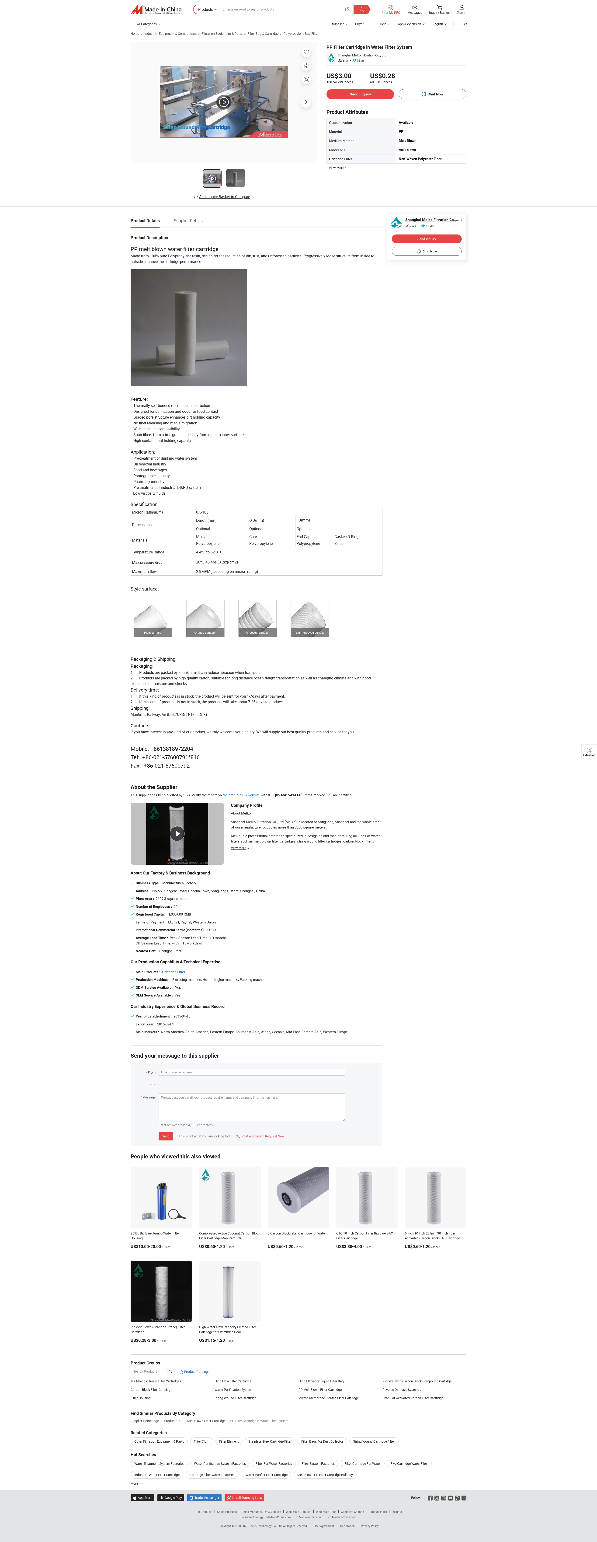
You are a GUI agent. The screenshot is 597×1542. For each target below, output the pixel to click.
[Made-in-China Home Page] (156, 9)
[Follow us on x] (436, 1497)
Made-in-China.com (278, 1517)
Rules (463, 24)
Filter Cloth (201, 1441)
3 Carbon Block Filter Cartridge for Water (297, 1233)
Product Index (378, 1512)
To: (154, 1085)
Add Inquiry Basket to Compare (224, 196)
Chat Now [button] (435, 94)
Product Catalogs (196, 1371)
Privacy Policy (370, 1526)
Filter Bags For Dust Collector (322, 1441)
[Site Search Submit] (362, 9)
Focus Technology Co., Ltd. (266, 1526)
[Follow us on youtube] (450, 1497)
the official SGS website (241, 795)
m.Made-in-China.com (309, 1517)
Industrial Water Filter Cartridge (157, 1474)
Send (166, 1136)
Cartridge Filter (173, 971)
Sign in (461, 12)
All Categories (147, 24)
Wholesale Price (326, 1512)
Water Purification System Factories (220, 1463)
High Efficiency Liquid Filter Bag (321, 1381)
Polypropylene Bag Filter (301, 33)
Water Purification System (233, 1389)
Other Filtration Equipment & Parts (159, 1441)
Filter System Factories (318, 1463)
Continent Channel (352, 1512)
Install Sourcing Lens (247, 1497)
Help (383, 24)
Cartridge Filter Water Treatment (212, 1474)
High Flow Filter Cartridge (233, 1381)
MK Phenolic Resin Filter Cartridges (156, 1381)
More (135, 1483)
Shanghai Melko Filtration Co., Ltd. (362, 55)
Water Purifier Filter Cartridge (267, 1474)
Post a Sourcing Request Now (260, 1136)
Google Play (171, 1497)
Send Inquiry (360, 94)
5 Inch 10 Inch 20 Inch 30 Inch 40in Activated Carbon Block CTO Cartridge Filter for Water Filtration (432, 1238)
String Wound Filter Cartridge (235, 1398)
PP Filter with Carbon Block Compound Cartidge (416, 1381)
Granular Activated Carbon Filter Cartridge (412, 1398)
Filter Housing (141, 1398)
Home (135, 33)
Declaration (347, 1526)
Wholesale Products (298, 1512)
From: (152, 1072)
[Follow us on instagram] (443, 1497)
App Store (142, 1497)
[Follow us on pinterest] (457, 1497)
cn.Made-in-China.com (342, 1517)
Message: (149, 1097)
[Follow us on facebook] (430, 1497)
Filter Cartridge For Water (362, 1463)
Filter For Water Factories (274, 1463)
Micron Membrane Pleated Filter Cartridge (328, 1398)
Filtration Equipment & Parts (222, 33)
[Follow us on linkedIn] (464, 1497)
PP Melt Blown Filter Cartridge (320, 1389)
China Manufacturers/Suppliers (261, 1512)
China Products (227, 1512)
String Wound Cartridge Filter (374, 1441)
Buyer (359, 24)
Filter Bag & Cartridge (263, 33)
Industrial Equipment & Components (170, 33)
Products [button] (205, 9)
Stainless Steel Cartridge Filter (270, 1441)
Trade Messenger (204, 1497)
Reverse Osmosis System (400, 1389)
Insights (397, 1512)
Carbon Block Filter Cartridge (151, 1389)
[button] (347, 9)
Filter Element (229, 1441)
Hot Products (203, 1512)
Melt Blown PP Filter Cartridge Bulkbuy (325, 1474)
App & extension (409, 24)
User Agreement (324, 1526)
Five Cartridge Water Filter (409, 1463)
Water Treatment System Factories (159, 1463)
